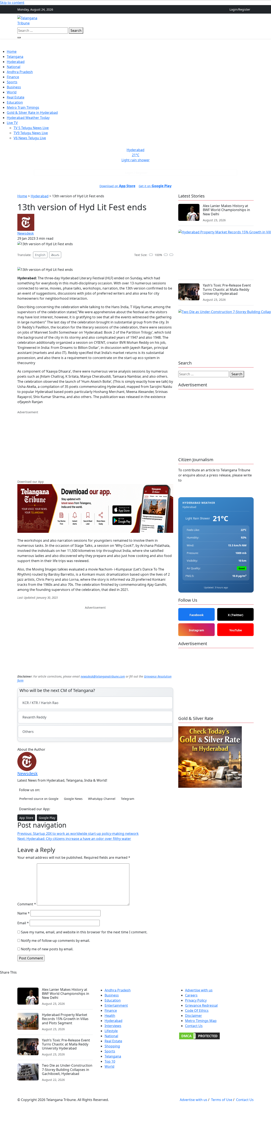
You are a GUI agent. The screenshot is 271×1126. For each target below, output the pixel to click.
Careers (191, 995)
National (13, 66)
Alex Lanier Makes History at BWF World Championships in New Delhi (226, 209)
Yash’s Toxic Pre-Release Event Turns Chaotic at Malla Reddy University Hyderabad (227, 289)
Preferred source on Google (38, 799)
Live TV (12, 122)
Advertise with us (199, 990)
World (12, 92)
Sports (12, 82)
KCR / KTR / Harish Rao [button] (40, 702)
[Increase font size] (166, 255)
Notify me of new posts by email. (47, 949)
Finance (193, 20)
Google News (73, 799)
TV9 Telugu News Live (31, 133)
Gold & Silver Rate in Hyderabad (32, 112)
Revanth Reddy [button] (34, 717)
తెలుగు (55, 255)
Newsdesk (25, 233)
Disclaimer (193, 1015)
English (40, 255)
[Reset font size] (171, 255)
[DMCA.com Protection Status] (199, 1035)
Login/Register (240, 9)
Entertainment (116, 1005)
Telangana (104, 20)
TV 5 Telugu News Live (31, 127)
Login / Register (136, 173)
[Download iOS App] (248, 18)
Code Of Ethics (197, 1010)
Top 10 (110, 1061)
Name (23, 913)
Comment (26, 904)
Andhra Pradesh (150, 20)
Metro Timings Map (201, 1020)
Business (14, 87)
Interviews (113, 1025)
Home (87, 20)
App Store (26, 818)
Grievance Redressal (201, 1005)
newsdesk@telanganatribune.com (103, 676)
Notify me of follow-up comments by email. (55, 940)
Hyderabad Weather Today (28, 117)
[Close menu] (3, 46)
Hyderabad (124, 20)
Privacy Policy (196, 1000)
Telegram (127, 799)
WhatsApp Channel (101, 799)
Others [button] (208, 20)
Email (23, 923)
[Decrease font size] (151, 255)
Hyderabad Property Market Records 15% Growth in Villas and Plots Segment (65, 1018)
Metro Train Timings (23, 107)
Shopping (112, 1046)
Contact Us (194, 1025)
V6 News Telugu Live (30, 138)
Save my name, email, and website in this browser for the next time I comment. (84, 932)
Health (110, 1015)
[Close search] (19, 37)
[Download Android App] (252, 18)
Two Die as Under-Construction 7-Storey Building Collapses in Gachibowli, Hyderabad (67, 1069)
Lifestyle (111, 1031)
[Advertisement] (95, 444)
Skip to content (12, 2)
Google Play (47, 818)
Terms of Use (221, 1099)
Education (15, 102)
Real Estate (175, 20)
